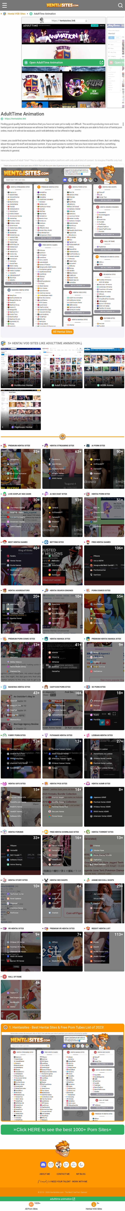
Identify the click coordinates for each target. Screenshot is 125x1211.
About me (45, 1174)
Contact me (63, 1174)
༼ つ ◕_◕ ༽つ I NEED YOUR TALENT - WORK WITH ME (62, 1181)
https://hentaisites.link (15, 118)
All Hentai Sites (62, 331)
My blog (73, 1164)
